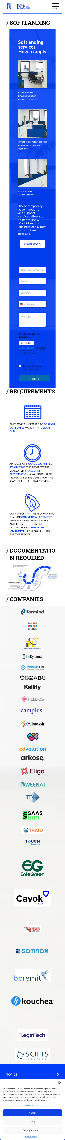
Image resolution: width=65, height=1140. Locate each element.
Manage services (32, 1105)
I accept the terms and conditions (33, 367)
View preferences (32, 1130)
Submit (34, 379)
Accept (32, 1113)
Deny (32, 1121)
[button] (60, 1082)
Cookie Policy (31, 1136)
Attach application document (29, 335)
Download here (26, 347)
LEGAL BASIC (32, 243)
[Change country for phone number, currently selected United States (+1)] (22, 304)
